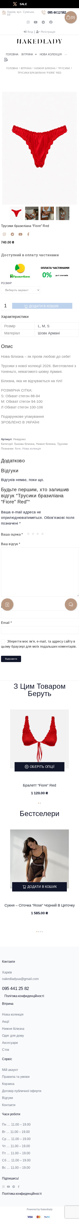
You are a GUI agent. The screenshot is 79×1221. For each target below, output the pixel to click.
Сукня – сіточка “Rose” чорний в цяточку (39, 905)
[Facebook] (51, 22)
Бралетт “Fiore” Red (39, 785)
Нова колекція (31, 448)
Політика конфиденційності (24, 996)
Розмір (6, 283)
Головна (12, 68)
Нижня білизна (45, 68)
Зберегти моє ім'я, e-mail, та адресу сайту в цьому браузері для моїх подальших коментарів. (39, 644)
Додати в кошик (44, 306)
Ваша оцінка (12, 534)
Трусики (64, 68)
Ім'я (5, 607)
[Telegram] (43, 22)
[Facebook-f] (28, 234)
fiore (18, 448)
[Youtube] (35, 22)
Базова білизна (24, 443)
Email (6, 622)
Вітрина (26, 68)
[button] (38, 803)
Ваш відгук (10, 544)
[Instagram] (28, 22)
